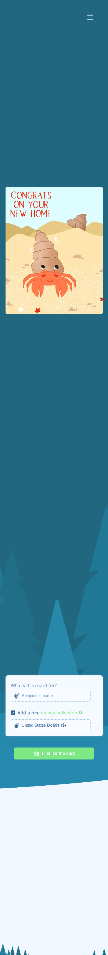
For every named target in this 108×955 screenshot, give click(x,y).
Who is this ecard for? (34, 685)
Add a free (28, 712)
